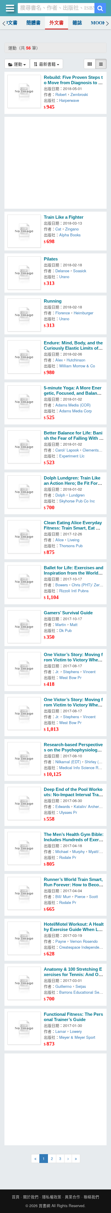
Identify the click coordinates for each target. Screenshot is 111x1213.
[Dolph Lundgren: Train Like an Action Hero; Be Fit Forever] (24, 492)
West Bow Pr (70, 677)
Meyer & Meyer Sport (77, 1037)
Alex (59, 360)
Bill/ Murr (63, 896)
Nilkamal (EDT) (68, 761)
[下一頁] (68, 1158)
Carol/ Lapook (67, 450)
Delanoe (62, 270)
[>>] (76, 1158)
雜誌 (77, 22)
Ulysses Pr (68, 812)
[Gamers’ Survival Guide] (24, 626)
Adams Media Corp (75, 411)
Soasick (79, 270)
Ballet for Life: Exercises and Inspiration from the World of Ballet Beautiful (74, 573)
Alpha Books (70, 235)
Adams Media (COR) (73, 405)
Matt (74, 624)
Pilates (51, 259)
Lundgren (77, 495)
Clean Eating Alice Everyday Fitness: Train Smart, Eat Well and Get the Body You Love (74, 528)
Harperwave (69, 100)
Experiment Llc (71, 456)
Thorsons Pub (71, 545)
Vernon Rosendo (84, 941)
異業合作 (72, 1196)
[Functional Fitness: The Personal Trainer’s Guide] (24, 1028)
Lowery (76, 1031)
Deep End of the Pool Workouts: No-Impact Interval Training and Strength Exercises (74, 794)
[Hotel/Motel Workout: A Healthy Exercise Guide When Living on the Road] (24, 938)
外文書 (56, 22)
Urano (64, 276)
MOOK (98, 22)
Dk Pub (65, 630)
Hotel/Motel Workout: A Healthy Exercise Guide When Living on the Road (74, 929)
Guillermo (63, 986)
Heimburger (83, 313)
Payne (60, 941)
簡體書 (33, 22)
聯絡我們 (91, 1196)
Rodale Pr (67, 857)
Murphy (78, 851)
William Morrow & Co (77, 366)
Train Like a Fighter (63, 217)
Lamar (60, 1031)
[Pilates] (24, 273)
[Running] (24, 315)
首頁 (16, 1196)
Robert (61, 94)
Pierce (80, 896)
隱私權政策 (51, 1196)
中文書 (10, 22)
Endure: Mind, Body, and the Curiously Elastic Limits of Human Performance (73, 348)
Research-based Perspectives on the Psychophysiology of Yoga (74, 750)
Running (53, 301)
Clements (91, 450)
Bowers (61, 585)
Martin (60, 624)
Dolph (60, 495)
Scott (93, 896)
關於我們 (30, 1196)
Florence (62, 313)
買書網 (44, 1205)
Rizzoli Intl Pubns (74, 590)
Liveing (73, 539)
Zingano (72, 229)
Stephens (71, 671)
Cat (58, 229)
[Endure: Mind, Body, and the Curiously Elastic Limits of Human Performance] (24, 357)
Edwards (62, 806)
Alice (59, 539)
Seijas (80, 986)
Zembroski (79, 94)
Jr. (57, 671)
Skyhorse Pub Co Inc (77, 501)
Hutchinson (76, 360)
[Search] (100, 8)
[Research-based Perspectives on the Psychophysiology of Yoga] (24, 758)
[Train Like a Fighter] (24, 231)
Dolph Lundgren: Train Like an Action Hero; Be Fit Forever (73, 483)
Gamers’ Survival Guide (68, 612)
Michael (61, 851)
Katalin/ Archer (86, 806)
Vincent (89, 671)
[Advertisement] (55, 163)
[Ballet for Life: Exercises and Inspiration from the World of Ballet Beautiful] (24, 581)
